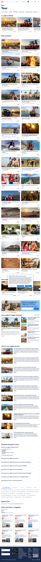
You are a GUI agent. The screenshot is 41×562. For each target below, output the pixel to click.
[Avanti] (39, 25)
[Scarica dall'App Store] (15, 553)
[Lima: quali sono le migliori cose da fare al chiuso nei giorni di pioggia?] (39, 473)
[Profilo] (38, 1)
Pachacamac (3, 451)
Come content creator (35, 550)
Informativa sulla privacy (13, 312)
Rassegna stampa (29, 555)
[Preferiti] (32, 1)
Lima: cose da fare (14, 545)
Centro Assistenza (20, 549)
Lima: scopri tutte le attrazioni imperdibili (7, 455)
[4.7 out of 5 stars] (3, 512)
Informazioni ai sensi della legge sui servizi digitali (22, 556)
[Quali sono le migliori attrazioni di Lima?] (39, 447)
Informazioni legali (20, 550)
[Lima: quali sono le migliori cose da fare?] (39, 458)
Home (2, 545)
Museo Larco (4, 453)
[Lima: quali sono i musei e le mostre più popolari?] (39, 480)
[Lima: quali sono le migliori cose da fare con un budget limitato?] (39, 477)
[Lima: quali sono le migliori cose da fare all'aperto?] (39, 469)
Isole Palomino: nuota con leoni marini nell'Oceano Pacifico (33, 515)
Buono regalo (30, 556)
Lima (11, 503)
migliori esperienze (18, 503)
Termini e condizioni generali (21, 554)
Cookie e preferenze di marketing (22, 553)
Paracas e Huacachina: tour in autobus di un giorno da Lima (7, 515)
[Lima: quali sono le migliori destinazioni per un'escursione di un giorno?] (39, 462)
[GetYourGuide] (2, 1)
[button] (9, 25)
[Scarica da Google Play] (15, 550)
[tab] (6, 487)
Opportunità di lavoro (30, 551)
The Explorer (29, 557)
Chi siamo (29, 549)
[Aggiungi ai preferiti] (15, 18)
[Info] (6, 38)
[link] (9, 25)
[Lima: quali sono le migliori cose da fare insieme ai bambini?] (39, 466)
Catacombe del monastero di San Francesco (8, 452)
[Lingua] (35, 1)
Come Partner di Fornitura (36, 549)
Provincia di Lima (8, 545)
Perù (4, 545)
